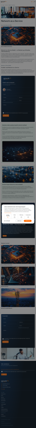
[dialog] (18, 214)
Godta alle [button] (28, 220)
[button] (7, 220)
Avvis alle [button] (19, 220)
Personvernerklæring (7, 212)
